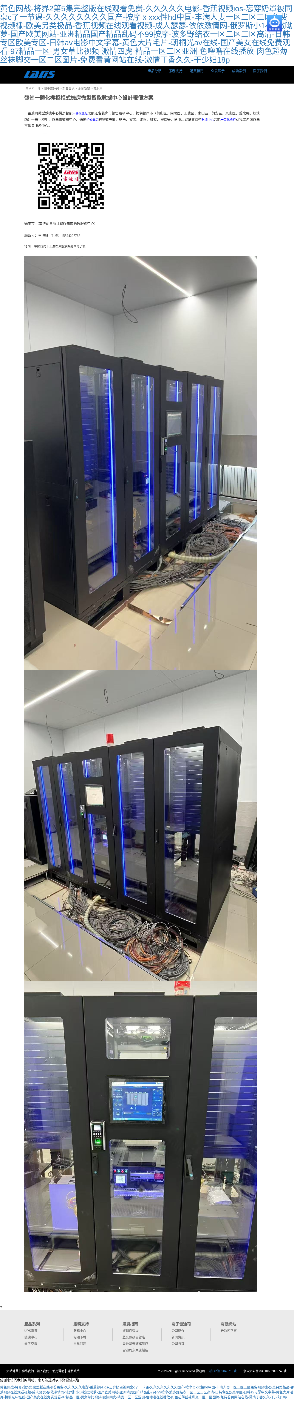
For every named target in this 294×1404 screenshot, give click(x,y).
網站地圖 (12, 1371)
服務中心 (79, 1331)
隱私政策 (74, 1371)
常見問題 (79, 1343)
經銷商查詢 (130, 1331)
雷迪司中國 (32, 88)
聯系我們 (28, 1371)
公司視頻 (178, 1343)
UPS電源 (30, 1331)
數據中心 (30, 1337)
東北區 (97, 88)
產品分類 (154, 71)
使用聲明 (58, 1371)
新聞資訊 (68, 88)
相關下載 (79, 1337)
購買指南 (197, 71)
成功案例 (239, 71)
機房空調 (30, 1343)
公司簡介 (178, 1331)
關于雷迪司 (51, 88)
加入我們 (43, 1371)
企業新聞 (84, 88)
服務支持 (176, 71)
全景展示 (218, 71)
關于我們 (260, 71)
